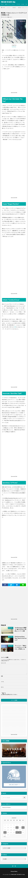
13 (17, 827)
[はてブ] (17, 584)
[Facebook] (5, 584)
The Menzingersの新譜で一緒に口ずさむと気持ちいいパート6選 (20, 629)
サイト (2, 687)
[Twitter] (11, 584)
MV (15, 327)
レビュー (13, 4)
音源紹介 (14, 7)
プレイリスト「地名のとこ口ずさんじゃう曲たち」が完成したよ (20, 647)
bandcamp (14, 46)
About (2, 4)
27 (17, 832)
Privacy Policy (14, 871)
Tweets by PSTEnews (6, 807)
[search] (24, 797)
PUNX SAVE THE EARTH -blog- (8, 2)
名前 (2, 676)
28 (20, 832)
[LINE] (23, 584)
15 (23, 827)
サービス (18, 4)
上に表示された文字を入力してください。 (9, 694)
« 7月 (4, 836)
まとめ (22, 4)
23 (5, 832)
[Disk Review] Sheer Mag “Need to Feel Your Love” (21, 638)
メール (2, 681)
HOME (3, 7)
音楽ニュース (7, 4)
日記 (26, 4)
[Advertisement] (14, 81)
